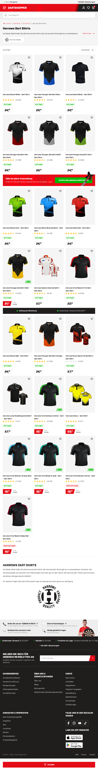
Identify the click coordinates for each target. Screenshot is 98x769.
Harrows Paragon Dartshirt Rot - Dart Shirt (16, 156)
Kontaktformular (9, 693)
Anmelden (70, 682)
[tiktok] (85, 723)
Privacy (84, 755)
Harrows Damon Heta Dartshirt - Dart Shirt (47, 289)
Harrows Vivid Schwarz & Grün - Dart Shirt (49, 417)
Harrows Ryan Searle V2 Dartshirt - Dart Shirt (80, 357)
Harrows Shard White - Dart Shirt (16, 95)
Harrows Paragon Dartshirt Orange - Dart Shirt (48, 357)
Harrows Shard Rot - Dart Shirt (78, 228)
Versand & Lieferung (11, 682)
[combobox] (50, 15)
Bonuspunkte (39, 688)
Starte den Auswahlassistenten (73, 180)
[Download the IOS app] (74, 737)
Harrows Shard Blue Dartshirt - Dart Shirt (48, 229)
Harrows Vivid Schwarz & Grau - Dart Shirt (80, 477)
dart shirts (26, 23)
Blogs (36, 685)
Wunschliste (70, 701)
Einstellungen (71, 705)
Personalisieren (9, 736)
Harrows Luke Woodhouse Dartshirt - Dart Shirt (17, 417)
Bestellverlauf (71, 697)
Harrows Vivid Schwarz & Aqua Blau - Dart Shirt (17, 477)
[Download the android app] (74, 745)
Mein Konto (70, 678)
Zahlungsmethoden (10, 689)
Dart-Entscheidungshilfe (12, 717)
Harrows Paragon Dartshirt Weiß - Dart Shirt (48, 156)
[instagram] (74, 723)
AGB (76, 755)
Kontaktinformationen (11, 678)
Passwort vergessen (74, 689)
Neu (4, 725)
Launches (7, 729)
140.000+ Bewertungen (86, 2)
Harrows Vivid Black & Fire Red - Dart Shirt (79, 289)
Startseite (17, 23)
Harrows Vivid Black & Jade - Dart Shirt (47, 477)
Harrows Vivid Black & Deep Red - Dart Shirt (16, 537)
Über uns (37, 681)
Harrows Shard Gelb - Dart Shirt (15, 356)
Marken (6, 732)
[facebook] (68, 723)
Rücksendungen (9, 686)
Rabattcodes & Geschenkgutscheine (48, 692)
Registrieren (70, 686)
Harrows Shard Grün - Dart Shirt (16, 228)
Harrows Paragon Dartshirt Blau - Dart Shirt (47, 96)
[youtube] (80, 723)
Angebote (7, 721)
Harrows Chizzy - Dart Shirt (77, 416)
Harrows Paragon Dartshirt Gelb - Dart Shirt (16, 289)
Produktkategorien (10, 740)
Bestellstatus (71, 693)
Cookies (92, 755)
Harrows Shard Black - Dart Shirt (79, 95)
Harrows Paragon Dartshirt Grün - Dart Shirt (79, 156)
